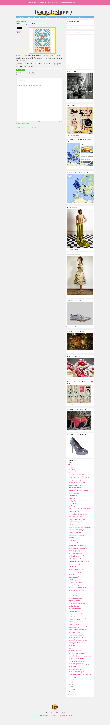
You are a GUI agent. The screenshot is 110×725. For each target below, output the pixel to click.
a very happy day (22, 74)
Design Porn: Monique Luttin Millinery (77, 563)
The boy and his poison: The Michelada (77, 482)
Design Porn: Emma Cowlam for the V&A (77, 598)
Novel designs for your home (75, 655)
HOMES (20, 17)
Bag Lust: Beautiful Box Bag (74, 592)
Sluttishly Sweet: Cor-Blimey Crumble (77, 553)
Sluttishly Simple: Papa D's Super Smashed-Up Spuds (80, 513)
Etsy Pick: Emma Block (73, 647)
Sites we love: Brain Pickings (75, 634)
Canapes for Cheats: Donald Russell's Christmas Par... (80, 527)
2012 (69, 465)
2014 (69, 462)
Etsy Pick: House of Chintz (74, 630)
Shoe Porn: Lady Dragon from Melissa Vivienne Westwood (81, 477)
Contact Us (63, 712)
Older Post (60, 121)
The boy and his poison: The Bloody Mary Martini (79, 547)
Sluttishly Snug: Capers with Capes (76, 551)
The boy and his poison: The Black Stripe (77, 668)
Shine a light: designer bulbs (75, 522)
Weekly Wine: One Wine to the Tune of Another (79, 561)
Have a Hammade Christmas (75, 487)
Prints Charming (72, 622)
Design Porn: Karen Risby (74, 556)
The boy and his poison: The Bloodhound (77, 637)
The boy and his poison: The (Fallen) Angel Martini (79, 618)
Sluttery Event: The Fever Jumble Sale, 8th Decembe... (80, 501)
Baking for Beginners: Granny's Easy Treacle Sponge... (80, 555)
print (36, 74)
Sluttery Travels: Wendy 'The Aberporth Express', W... (80, 626)
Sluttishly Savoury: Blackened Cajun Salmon (78, 672)
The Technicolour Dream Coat (75, 669)
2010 (69, 693)
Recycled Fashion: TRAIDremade (75, 585)
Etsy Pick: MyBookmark (73, 540)
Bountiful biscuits (72, 566)
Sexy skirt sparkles (73, 495)
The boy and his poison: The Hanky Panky (77, 530)
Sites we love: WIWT (73, 537)
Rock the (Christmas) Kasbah (75, 624)
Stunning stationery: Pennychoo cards (77, 511)
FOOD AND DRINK (31, 17)
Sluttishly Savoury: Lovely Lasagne (76, 479)
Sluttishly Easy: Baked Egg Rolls (75, 576)
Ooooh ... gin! (71, 574)
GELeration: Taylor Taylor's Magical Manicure (78, 490)
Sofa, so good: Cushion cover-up (75, 582)
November (71, 471)
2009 (69, 694)
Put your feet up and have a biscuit (76, 671)
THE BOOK (67, 17)
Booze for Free (72, 506)
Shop (51, 712)
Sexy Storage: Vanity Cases (74, 550)
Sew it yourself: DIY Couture (75, 608)
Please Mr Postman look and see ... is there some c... (80, 643)
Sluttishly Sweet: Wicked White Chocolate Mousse (79, 508)
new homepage (53, 2)
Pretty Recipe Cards (73, 543)
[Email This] (28, 73)
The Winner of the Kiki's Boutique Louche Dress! (79, 601)
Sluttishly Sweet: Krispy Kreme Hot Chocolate (78, 542)
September (71, 677)
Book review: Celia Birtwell (74, 509)
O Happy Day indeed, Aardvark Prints (31, 23)
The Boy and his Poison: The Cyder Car (77, 590)
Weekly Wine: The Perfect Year (75, 611)
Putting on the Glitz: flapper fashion (76, 651)
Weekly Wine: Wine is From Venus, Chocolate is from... (80, 656)
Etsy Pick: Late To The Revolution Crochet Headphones (80, 664)
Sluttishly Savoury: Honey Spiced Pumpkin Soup (79, 488)
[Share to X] (31, 73)
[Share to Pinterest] (34, 73)
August (70, 679)
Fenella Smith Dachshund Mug (75, 588)
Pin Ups (70, 567)
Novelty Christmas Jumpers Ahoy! (76, 505)
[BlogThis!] (30, 73)
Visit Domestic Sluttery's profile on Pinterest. (76, 32)
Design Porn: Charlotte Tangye (75, 650)
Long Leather (71, 648)
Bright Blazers (72, 559)
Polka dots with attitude (74, 606)
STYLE (40, 17)
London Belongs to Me (73, 577)
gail (34, 74)
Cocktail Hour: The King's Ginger (75, 580)
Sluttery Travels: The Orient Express (76, 653)
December (71, 469)
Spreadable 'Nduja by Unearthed (76, 642)
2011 (69, 467)
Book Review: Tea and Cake (74, 600)
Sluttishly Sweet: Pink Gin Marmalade (77, 593)
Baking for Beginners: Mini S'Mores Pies (77, 639)
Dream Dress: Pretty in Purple (75, 485)
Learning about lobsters (74, 616)
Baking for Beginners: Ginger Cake (76, 663)
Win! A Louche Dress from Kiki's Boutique (77, 661)
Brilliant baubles (72, 498)
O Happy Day (47, 55)
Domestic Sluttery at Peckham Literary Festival (79, 526)
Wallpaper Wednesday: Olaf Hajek (76, 564)
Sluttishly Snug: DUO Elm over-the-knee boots (78, 640)
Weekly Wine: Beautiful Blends (75, 521)
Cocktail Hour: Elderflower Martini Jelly (77, 658)
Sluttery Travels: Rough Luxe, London (76, 529)
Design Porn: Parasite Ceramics (75, 534)
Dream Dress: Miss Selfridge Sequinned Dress (78, 629)
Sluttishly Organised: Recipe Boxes (76, 627)
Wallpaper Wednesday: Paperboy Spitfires (77, 475)
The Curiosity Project (73, 666)
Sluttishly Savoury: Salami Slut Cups (76, 558)
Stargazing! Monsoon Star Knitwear (76, 621)
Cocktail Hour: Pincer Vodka (75, 532)
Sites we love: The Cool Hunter (75, 484)
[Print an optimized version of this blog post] (20, 70)
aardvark (27, 74)
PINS (74, 17)
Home (39, 121)
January (70, 691)
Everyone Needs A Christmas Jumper (76, 538)
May (70, 684)
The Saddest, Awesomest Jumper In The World (78, 548)
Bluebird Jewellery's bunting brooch (76, 659)
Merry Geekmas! (72, 503)
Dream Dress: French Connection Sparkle (78, 517)
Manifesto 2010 (22, 63)
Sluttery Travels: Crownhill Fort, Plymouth (77, 587)
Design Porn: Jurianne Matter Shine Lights (78, 514)
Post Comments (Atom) (25, 123)
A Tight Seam (71, 579)
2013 (69, 464)
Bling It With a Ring (73, 524)
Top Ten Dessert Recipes (74, 493)
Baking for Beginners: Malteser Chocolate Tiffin (79, 500)
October (71, 676)
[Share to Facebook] (33, 73)
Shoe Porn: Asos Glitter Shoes (75, 619)
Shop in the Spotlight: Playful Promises (77, 603)
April (70, 686)
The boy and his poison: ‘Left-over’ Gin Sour (78, 571)
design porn (31, 74)
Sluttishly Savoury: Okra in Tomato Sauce (77, 535)
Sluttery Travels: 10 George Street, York (77, 480)
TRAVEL (48, 17)
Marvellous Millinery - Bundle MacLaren (77, 545)
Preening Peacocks (73, 614)
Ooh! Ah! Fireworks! (73, 645)
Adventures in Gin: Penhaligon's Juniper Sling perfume (80, 674)
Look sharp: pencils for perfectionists (77, 519)
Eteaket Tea (71, 609)
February (71, 689)
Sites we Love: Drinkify (73, 596)
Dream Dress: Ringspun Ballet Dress (76, 569)
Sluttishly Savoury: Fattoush (74, 632)
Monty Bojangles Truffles (74, 584)
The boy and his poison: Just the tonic (77, 492)
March (70, 687)
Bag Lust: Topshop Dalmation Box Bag (77, 474)
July (70, 681)
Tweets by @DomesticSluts (72, 27)
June (70, 682)
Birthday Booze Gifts (73, 595)
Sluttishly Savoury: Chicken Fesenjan (76, 572)
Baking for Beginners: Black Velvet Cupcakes (78, 605)
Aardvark (41, 55)
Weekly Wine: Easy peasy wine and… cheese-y (78, 472)
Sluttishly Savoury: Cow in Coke (75, 516)
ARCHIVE (70, 715)
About (57, 712)
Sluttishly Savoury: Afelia (74, 497)
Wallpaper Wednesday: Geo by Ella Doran (77, 613)
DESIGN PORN (57, 17)
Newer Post (18, 121)
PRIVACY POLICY (62, 715)
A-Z (80, 17)
